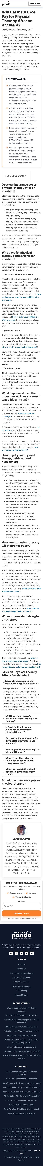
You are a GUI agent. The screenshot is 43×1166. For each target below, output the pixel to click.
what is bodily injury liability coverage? (19, 347)
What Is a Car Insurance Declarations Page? (21, 1051)
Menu (33, 3)
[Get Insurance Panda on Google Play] (32, 953)
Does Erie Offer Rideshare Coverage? (21, 1079)
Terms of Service (21, 995)
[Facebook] (11, 953)
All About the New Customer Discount (21, 1027)
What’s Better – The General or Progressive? (21, 1096)
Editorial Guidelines (22, 982)
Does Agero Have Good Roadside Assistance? (21, 1092)
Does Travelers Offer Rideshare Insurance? (21, 1109)
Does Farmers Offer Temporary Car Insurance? (21, 1083)
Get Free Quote (21, 913)
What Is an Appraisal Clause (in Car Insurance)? (21, 1009)
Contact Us (21, 969)
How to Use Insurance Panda (22, 973)
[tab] (21, 695)
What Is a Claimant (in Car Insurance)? (21, 1015)
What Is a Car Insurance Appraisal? (21, 1035)
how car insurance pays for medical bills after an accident (21, 297)
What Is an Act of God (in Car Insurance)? (21, 1031)
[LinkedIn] (21, 953)
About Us (21, 964)
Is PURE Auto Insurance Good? (21, 1105)
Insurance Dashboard (21, 977)
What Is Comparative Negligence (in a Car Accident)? (21, 1021)
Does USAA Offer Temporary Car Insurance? (21, 1087)
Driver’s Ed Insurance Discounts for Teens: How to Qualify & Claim (21, 1041)
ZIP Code (21, 901)
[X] (16, 953)
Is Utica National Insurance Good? (21, 1113)
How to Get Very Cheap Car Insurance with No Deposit (22, 1056)
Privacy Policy (21, 990)
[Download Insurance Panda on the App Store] (26, 953)
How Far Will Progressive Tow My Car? (21, 1100)
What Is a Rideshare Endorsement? (21, 1047)
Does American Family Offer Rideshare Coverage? (21, 1073)
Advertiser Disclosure (21, 986)
